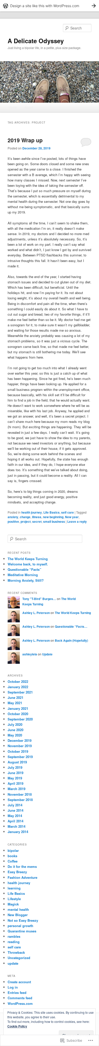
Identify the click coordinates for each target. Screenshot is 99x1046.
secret (37, 521)
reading (14, 941)
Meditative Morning (23, 574)
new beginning (53, 517)
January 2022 (18, 686)
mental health (18, 909)
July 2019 (15, 767)
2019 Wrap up (26, 140)
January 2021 (18, 708)
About (29, 107)
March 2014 (16, 826)
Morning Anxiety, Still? (26, 580)
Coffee (13, 861)
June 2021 (15, 697)
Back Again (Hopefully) (71, 640)
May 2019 (15, 778)
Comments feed (20, 997)
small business (54, 521)
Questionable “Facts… (71, 626)
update (13, 963)
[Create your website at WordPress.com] (49, 5)
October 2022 (18, 681)
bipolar (13, 850)
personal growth (20, 925)
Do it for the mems (22, 866)
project (26, 521)
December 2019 (19, 740)
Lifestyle (14, 898)
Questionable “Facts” (24, 569)
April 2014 (15, 821)
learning (14, 888)
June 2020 (15, 729)
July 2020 (15, 724)
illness (36, 517)
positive (13, 521)
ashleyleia (29, 654)
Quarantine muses (22, 931)
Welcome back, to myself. (28, 564)
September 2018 (20, 799)
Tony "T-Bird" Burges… (39, 598)
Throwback (16, 952)
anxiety (13, 517)
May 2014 (15, 815)
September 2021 (20, 692)
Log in (13, 987)
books (12, 855)
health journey (31, 512)
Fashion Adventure (22, 877)
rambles (14, 936)
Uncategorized (19, 957)
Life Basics (51, 512)
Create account (19, 981)
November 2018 (20, 794)
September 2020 (20, 719)
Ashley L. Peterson (36, 612)
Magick (13, 904)
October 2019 (18, 751)
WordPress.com (20, 1003)
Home (13, 107)
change (25, 517)
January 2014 (18, 831)
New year (72, 517)
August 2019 (17, 762)
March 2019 (16, 788)
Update (47, 654)
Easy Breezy (17, 871)
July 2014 (15, 805)
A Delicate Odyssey (36, 40)
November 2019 (20, 745)
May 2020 (15, 735)
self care (67, 512)
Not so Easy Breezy (23, 920)
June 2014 (15, 810)
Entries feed (17, 992)
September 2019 (20, 756)
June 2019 (15, 772)
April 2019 (15, 783)
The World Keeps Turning (28, 558)
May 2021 (15, 702)
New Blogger (18, 914)
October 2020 (18, 713)
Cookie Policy (17, 1026)
